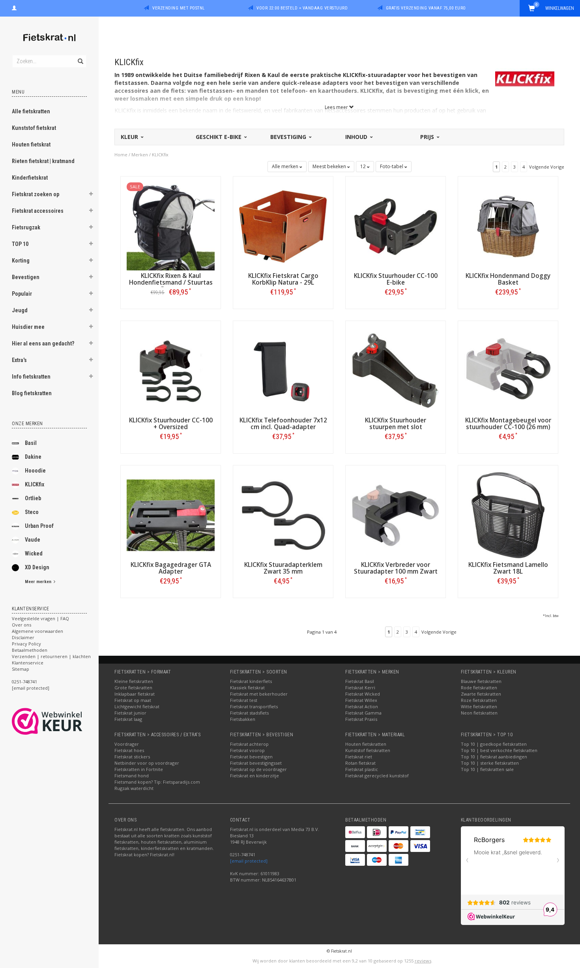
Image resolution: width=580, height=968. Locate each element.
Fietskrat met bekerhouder (259, 694)
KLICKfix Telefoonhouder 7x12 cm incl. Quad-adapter (283, 423)
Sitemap (20, 669)
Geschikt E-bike (219, 137)
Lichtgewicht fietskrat (136, 706)
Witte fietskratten (479, 706)
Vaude (32, 540)
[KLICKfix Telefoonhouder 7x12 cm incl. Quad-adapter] (283, 370)
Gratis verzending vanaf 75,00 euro (426, 8)
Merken (139, 155)
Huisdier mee (28, 327)
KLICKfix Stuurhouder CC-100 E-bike (396, 279)
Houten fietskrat (31, 144)
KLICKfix (34, 484)
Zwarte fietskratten (481, 694)
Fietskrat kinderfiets (251, 681)
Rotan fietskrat (360, 763)
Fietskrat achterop (249, 744)
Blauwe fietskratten (481, 681)
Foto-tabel (392, 166)
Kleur (130, 137)
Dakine (33, 457)
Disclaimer (23, 637)
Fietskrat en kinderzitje (254, 776)
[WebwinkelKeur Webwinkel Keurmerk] (61, 721)
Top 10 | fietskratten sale (487, 769)
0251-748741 (24, 682)
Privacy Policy (26, 644)
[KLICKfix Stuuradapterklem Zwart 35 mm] (283, 514)
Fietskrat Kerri (360, 687)
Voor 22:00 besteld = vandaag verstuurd (302, 8)
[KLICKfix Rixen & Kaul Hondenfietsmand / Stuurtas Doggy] (171, 225)
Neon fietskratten (479, 713)
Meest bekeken (329, 166)
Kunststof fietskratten (367, 750)
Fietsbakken (242, 719)
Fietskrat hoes (129, 750)
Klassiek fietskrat (247, 687)
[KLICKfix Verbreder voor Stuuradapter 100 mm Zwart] (396, 514)
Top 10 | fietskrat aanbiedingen (494, 757)
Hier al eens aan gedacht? (43, 343)
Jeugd (20, 310)
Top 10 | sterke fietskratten (490, 763)
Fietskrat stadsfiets (249, 713)
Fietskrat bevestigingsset (256, 763)
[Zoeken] (80, 56)
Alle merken (285, 166)
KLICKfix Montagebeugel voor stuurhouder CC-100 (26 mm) (508, 423)
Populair (22, 294)
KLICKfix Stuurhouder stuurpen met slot (395, 423)
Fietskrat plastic (361, 769)
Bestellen (171, 308)
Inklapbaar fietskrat (134, 694)
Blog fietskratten (32, 393)
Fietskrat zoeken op (35, 194)
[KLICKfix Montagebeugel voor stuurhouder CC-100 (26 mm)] (508, 370)
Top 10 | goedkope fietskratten (494, 744)
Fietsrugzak (26, 227)
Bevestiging (289, 137)
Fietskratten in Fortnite (138, 769)
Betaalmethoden (29, 650)
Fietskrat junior (130, 713)
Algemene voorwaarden (37, 631)
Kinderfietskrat (30, 177)
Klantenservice (27, 663)
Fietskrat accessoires (38, 211)
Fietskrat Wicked (362, 694)
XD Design (37, 567)
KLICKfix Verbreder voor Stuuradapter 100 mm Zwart (396, 568)
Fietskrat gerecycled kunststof (377, 776)
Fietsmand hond (131, 776)
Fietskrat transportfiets (254, 706)
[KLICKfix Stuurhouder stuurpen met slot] (396, 370)
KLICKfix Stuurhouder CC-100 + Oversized (171, 423)
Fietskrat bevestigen (251, 757)
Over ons (21, 625)
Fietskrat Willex (361, 700)
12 (363, 166)
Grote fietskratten (133, 687)
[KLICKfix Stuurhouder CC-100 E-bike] (396, 225)
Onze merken (27, 423)
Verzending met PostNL (178, 8)
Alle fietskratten (31, 111)
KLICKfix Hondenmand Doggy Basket (508, 279)
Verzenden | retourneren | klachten (51, 656)
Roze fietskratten (479, 700)
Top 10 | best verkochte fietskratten (499, 750)
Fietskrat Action (361, 706)
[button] (91, 195)
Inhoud (357, 137)
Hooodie (35, 470)
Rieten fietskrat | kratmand (43, 161)
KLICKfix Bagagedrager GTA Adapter (171, 568)
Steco (32, 512)
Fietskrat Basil (359, 681)
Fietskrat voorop (247, 750)
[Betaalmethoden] (355, 832)
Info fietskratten (31, 376)
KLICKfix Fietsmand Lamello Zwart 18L (508, 568)
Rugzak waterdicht (133, 788)
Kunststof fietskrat (34, 128)
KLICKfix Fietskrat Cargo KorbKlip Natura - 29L (283, 279)
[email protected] (249, 861)
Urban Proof (39, 526)
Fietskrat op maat (132, 700)
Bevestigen (25, 277)
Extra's (19, 360)
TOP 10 (20, 244)
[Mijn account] (14, 7)
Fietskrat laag (128, 719)
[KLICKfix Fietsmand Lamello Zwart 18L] (508, 514)
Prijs (428, 137)
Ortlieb (33, 498)
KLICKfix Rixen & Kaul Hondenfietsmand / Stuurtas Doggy (171, 282)
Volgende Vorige (546, 167)
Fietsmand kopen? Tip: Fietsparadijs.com (157, 782)
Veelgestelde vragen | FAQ (40, 618)
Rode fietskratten (479, 687)
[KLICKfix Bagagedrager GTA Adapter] (171, 514)
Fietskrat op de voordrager (258, 769)
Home (120, 155)
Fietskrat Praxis (361, 719)
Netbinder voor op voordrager (146, 763)
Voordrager (126, 744)
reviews (423, 961)
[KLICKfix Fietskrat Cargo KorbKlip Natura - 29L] (283, 225)
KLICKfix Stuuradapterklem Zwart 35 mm (283, 568)
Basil (31, 443)
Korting (21, 260)
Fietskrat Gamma (363, 713)
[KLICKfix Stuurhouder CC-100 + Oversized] (171, 370)
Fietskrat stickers (132, 757)
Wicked (34, 553)
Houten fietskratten (365, 744)
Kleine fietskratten (133, 681)
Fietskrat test (243, 700)
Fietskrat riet (358, 757)
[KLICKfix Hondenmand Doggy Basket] (508, 225)
